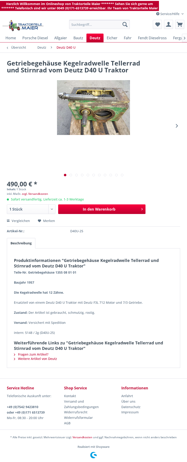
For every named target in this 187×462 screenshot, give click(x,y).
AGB (67, 423)
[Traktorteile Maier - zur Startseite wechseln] (23, 25)
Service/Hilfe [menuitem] (169, 14)
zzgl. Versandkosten (35, 194)
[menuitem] (99, 24)
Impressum (130, 412)
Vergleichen (20, 221)
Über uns (128, 401)
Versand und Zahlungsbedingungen (81, 404)
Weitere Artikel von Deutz (37, 358)
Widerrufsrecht (75, 412)
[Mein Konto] (168, 24)
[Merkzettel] (157, 24)
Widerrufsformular (78, 417)
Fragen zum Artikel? (32, 354)
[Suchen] (125, 24)
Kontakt (70, 396)
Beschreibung (21, 243)
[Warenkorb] (179, 24)
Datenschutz (130, 407)
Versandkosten (82, 437)
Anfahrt (127, 396)
